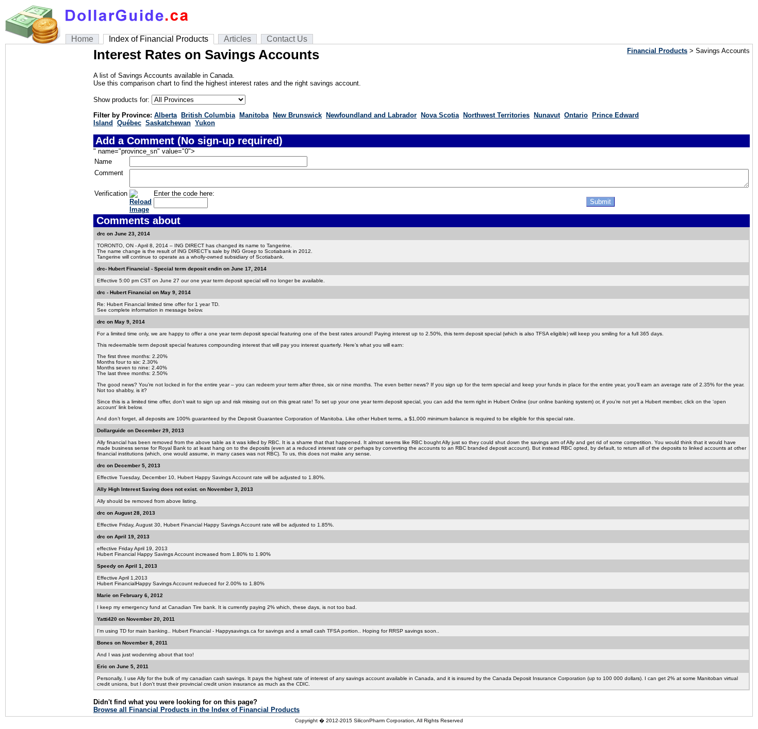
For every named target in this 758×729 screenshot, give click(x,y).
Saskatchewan (168, 123)
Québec (129, 123)
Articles (237, 39)
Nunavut (547, 115)
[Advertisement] (49, 201)
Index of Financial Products (158, 39)
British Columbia (208, 115)
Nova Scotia (440, 115)
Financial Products (657, 51)
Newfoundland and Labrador (371, 115)
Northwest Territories (496, 115)
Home (82, 39)
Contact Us (287, 39)
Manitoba (254, 115)
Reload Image (140, 205)
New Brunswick (297, 115)
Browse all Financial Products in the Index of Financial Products (196, 710)
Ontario (576, 115)
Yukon (205, 123)
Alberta (165, 115)
